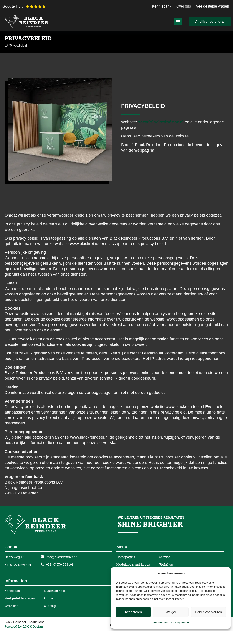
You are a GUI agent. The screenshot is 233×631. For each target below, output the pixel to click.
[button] (178, 21)
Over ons (183, 6)
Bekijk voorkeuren (208, 612)
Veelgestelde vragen (212, 6)
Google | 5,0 (13, 6)
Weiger (171, 612)
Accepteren (133, 612)
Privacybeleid (180, 622)
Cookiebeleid (160, 622)
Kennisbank (161, 6)
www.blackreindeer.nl (161, 121)
